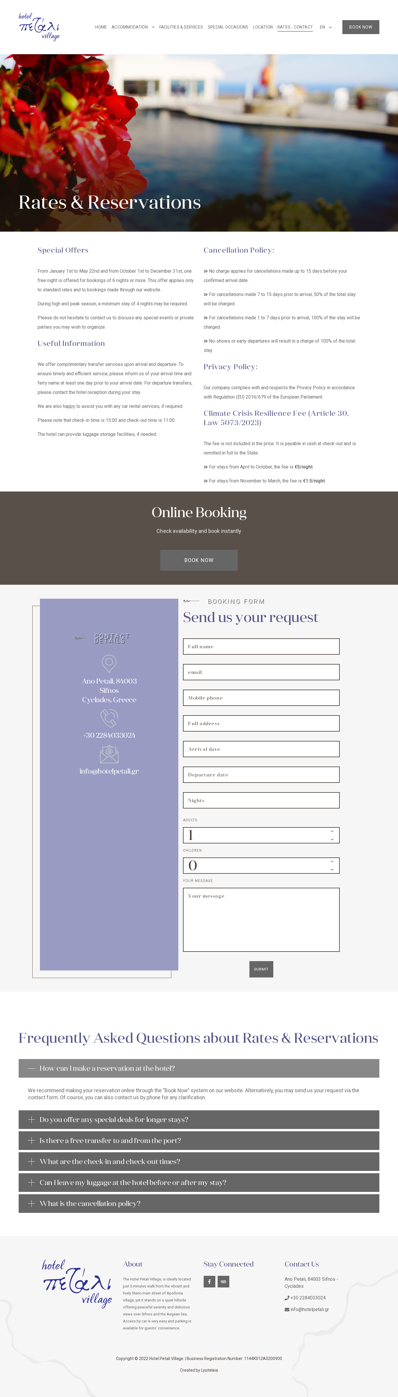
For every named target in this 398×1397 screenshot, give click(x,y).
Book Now (360, 27)
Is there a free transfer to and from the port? (110, 1141)
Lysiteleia (209, 1370)
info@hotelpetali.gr (109, 771)
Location (263, 27)
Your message (198, 881)
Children (192, 850)
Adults (190, 820)
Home (101, 27)
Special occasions (228, 27)
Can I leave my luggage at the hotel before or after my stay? (133, 1182)
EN (322, 27)
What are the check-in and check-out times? (110, 1162)
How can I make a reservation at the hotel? (107, 1068)
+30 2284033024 (109, 735)
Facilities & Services (181, 27)
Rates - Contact (295, 27)
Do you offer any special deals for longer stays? (114, 1120)
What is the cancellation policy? (90, 1203)
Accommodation (130, 27)
